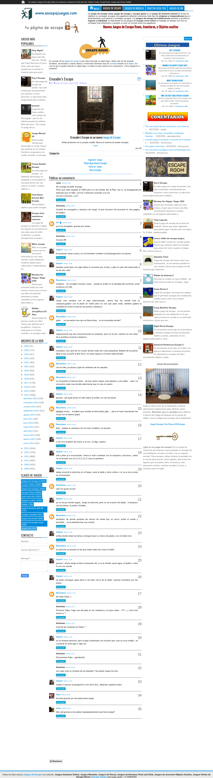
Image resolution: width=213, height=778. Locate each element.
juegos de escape (62, 83)
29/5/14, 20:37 (67, 250)
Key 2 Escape (38, 78)
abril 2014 (28, 431)
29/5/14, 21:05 (67, 499)
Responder (61, 200)
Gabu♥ (59, 250)
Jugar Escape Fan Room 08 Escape (167, 424)
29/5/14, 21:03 (71, 485)
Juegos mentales (29, 514)
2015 (26, 391)
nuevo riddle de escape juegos (169, 238)
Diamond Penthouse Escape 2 (169, 345)
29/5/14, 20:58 (67, 394)
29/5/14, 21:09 (67, 559)
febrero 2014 (29, 439)
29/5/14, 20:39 (67, 263)
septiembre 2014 (31, 410)
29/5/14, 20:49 (67, 330)
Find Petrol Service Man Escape (38, 198)
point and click (28, 496)
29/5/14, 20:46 (71, 280)
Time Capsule (160, 220)
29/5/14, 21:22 (70, 606)
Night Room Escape (175, 80)
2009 (26, 464)
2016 (26, 387)
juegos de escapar (30, 489)
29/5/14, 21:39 (70, 667)
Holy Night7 (37, 50)
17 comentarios (178, 61)
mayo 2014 (28, 427)
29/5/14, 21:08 (67, 532)
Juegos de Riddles (134, 8)
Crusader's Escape (61, 78)
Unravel (35, 106)
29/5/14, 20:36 (70, 236)
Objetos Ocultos (156, 8)
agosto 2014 (29, 415)
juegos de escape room (32, 522)
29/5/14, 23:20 (65, 694)
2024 (26, 354)
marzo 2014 (29, 435)
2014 (26, 395)
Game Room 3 (161, 289)
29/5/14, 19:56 (66, 183)
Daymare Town (161, 257)
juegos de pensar (30, 518)
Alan (58, 694)
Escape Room (28, 492)
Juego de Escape (112, 137)
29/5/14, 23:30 (66, 708)
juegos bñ (26, 528)
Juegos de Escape (112, 8)
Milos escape (38, 244)
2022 (26, 362)
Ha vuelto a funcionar (155, 146)
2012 (26, 452)
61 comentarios (178, 76)
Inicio (97, 9)
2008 (26, 468)
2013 (26, 448)
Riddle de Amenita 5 (164, 275)
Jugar (95, 145)
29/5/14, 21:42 (67, 681)
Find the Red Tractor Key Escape (175, 95)
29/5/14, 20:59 (71, 424)
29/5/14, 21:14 (71, 593)
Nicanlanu (61, 280)
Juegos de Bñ (176, 8)
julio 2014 (28, 419)
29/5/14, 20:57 (71, 377)
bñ (57, 222)
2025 (26, 350)
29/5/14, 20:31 (67, 222)
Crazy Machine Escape (165, 307)
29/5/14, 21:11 (67, 576)
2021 (26, 366)
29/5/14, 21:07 (71, 515)
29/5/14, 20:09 (70, 206)
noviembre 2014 (31, 402)
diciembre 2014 (30, 398)
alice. (58, 708)
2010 (26, 460)
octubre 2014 (29, 406)
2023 (26, 358)
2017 (26, 383)
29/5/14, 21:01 (67, 452)
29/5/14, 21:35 (70, 654)
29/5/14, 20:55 (71, 364)
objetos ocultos (29, 500)
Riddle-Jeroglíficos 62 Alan (39, 311)
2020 (26, 370)
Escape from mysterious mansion (38, 216)
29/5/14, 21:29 (67, 637)
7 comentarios (179, 106)
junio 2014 (28, 423)
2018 (26, 379)
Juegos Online (74, 83)
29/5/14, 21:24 (70, 623)
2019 (26, 374)
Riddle (25, 504)
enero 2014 (29, 443)
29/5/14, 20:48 (71, 317)
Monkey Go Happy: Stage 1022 (38, 278)
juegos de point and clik (32, 508)
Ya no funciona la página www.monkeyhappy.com (167, 150)
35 (139, 79)
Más (186, 61)
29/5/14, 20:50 (67, 347)
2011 (26, 456)
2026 (26, 346)
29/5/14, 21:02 (67, 468)
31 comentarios (178, 91)
